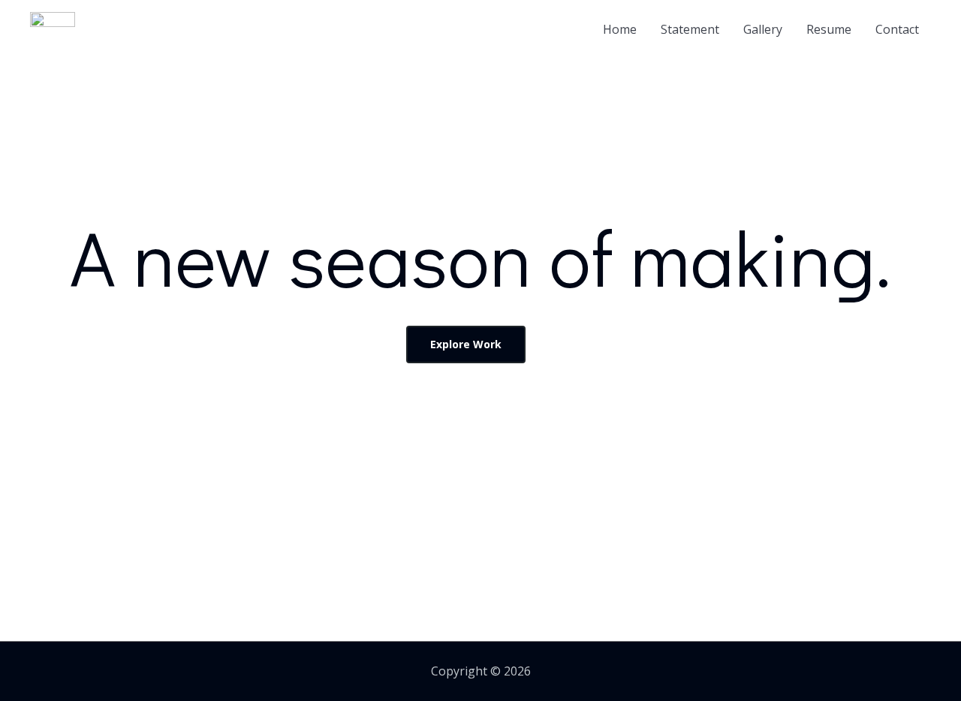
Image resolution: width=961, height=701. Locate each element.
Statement (690, 29)
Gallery (762, 29)
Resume (828, 29)
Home (620, 29)
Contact (897, 29)
